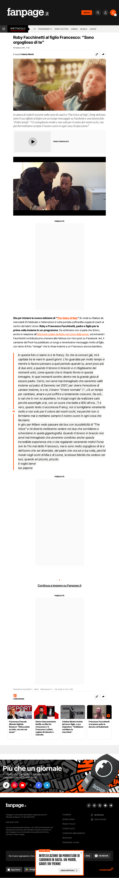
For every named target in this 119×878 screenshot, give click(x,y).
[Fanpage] (16, 805)
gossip (93, 29)
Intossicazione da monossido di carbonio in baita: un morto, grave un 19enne (59, 860)
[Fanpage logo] (24, 12)
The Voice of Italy (67, 318)
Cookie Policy (68, 828)
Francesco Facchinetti (22, 689)
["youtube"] (22, 785)
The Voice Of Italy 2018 (63, 689)
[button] (103, 54)
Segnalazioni (68, 819)
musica (83, 29)
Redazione (67, 838)
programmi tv (45, 29)
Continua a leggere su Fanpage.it (59, 585)
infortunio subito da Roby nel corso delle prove (63, 334)
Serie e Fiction (61, 29)
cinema (74, 29)
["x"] (30, 785)
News (36, 689)
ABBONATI (86, 12)
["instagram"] (14, 785)
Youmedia (66, 815)
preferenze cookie (70, 842)
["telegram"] (47, 785)
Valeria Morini (27, 54)
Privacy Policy (68, 824)
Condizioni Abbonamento (73, 833)
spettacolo (17, 28)
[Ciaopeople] (106, 870)
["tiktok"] (6, 785)
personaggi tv (46, 689)
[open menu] (3, 29)
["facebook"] (38, 785)
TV (34, 29)
